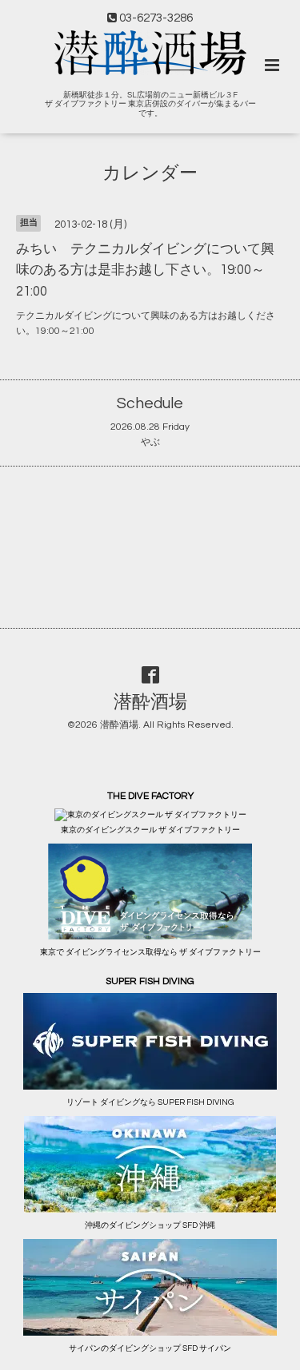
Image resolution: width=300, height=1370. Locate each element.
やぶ (150, 442)
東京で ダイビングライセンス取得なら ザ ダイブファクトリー (150, 952)
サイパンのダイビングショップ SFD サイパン (150, 1348)
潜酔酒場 (150, 702)
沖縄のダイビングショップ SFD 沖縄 (150, 1225)
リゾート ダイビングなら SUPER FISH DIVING (150, 1102)
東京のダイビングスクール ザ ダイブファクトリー (150, 830)
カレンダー (150, 174)
